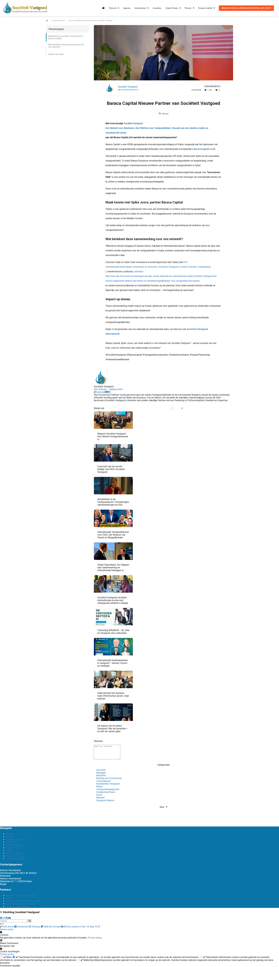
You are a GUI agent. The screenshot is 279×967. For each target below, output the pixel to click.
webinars (161, 276)
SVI (158, 264)
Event (99, 794)
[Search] (29, 920)
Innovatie (100, 770)
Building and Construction (109, 778)
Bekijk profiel (116, 389)
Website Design (52, 926)
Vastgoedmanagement (107, 789)
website (100, 392)
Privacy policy (95, 937)
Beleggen (101, 772)
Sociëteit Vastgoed (127, 86)
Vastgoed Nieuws (105, 800)
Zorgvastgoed (103, 781)
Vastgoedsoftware (105, 792)
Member (100, 797)
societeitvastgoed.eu (129, 90)
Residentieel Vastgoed (108, 783)
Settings (36, 926)
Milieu (99, 786)
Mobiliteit (101, 775)
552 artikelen (100, 389)
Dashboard (23, 926)
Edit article (8, 926)
